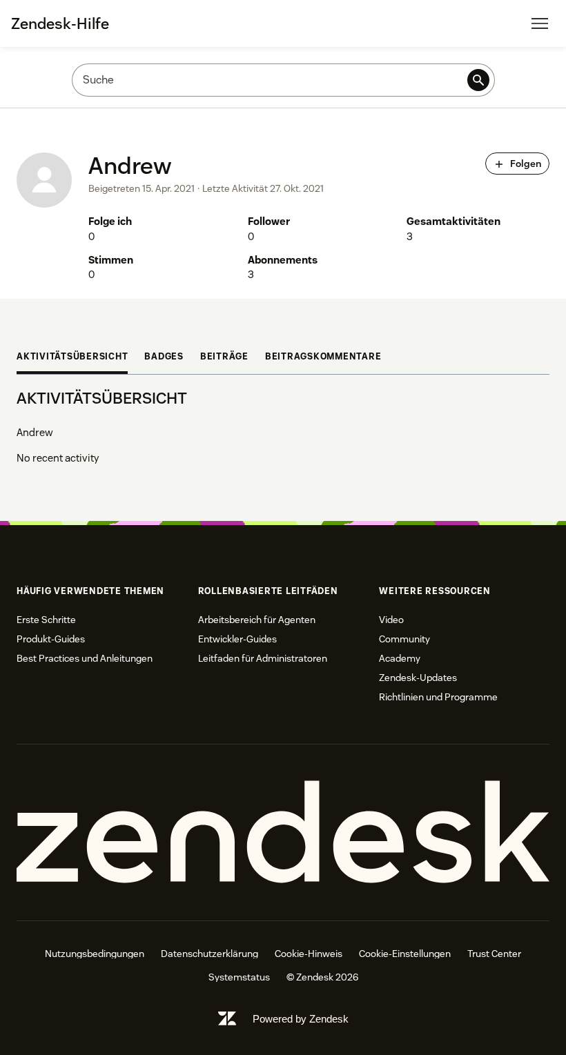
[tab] (72, 358)
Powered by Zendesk (301, 1019)
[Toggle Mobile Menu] (540, 23)
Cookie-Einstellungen (405, 953)
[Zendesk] (283, 832)
